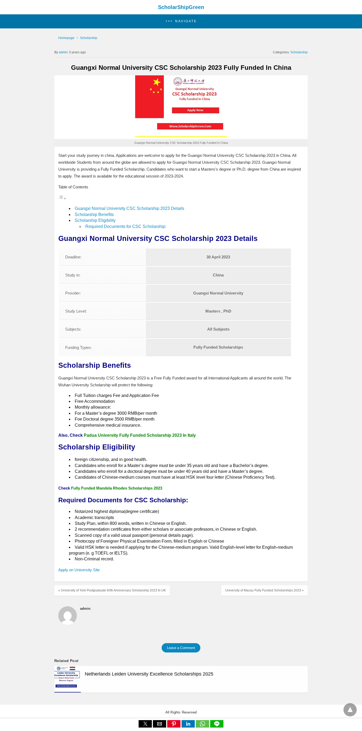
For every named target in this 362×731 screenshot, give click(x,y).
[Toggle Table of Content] (62, 198)
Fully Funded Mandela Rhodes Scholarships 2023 (116, 488)
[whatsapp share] (203, 726)
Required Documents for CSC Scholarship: (125, 226)
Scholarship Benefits (94, 214)
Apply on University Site (79, 570)
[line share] (216, 726)
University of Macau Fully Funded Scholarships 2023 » (264, 590)
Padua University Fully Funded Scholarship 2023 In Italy (140, 435)
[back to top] (350, 709)
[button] (181, 21)
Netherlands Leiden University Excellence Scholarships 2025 (149, 674)
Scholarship (88, 38)
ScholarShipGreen (181, 7)
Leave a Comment (181, 648)
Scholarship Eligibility (95, 220)
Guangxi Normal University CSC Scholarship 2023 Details (129, 208)
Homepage (66, 38)
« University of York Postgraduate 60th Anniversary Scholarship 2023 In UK (112, 590)
